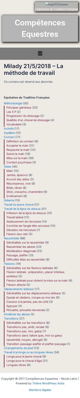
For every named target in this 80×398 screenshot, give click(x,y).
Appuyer (11, 306)
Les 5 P (11, 112)
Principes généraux (18, 107)
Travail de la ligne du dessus (22, 209)
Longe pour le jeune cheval (24, 356)
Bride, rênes (14, 188)
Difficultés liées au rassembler (25, 259)
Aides (7, 166)
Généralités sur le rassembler (25, 242)
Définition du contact (20, 141)
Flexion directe (16, 285)
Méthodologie (13, 103)
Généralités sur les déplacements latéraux (33, 293)
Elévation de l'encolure (21, 230)
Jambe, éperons (17, 175)
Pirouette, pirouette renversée (25, 310)
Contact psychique (18, 162)
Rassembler (11, 238)
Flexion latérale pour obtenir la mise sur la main (37, 280)
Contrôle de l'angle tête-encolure (28, 226)
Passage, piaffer (17, 255)
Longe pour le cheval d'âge (24, 361)
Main (9, 171)
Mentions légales (40, 390)
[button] (40, 54)
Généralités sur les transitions (25, 323)
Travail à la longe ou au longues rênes (28, 352)
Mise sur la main (17, 158)
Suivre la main (15, 154)
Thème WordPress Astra (48, 383)
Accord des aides (17, 179)
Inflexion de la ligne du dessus (26, 213)
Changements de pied (18, 348)
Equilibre (9, 133)
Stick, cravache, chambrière (24, 192)
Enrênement (14, 196)
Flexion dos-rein (17, 234)
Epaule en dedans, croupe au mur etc (30, 297)
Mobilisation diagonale (21, 251)
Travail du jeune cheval (18, 204)
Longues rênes (16, 365)
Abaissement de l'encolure (23, 221)
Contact (9, 137)
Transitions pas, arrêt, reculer (25, 327)
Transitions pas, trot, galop (24, 331)
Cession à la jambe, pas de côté (27, 302)
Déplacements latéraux (19, 289)
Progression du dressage (22, 116)
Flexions (9, 264)
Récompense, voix (18, 183)
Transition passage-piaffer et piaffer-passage (36, 344)
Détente (9, 200)
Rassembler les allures (20, 247)
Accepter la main (17, 145)
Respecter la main (18, 150)
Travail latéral (14, 217)
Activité (9, 128)
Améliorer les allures (17, 314)
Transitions (11, 318)
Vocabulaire (14, 124)
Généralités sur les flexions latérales (29, 268)
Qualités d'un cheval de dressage (28, 120)
